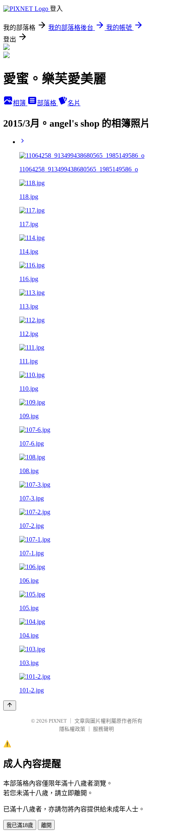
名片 (74, 103)
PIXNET (58, 721)
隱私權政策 (72, 729)
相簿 (20, 103)
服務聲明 (103, 729)
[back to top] (9, 705)
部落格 (47, 103)
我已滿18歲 (19, 825)
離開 (46, 825)
